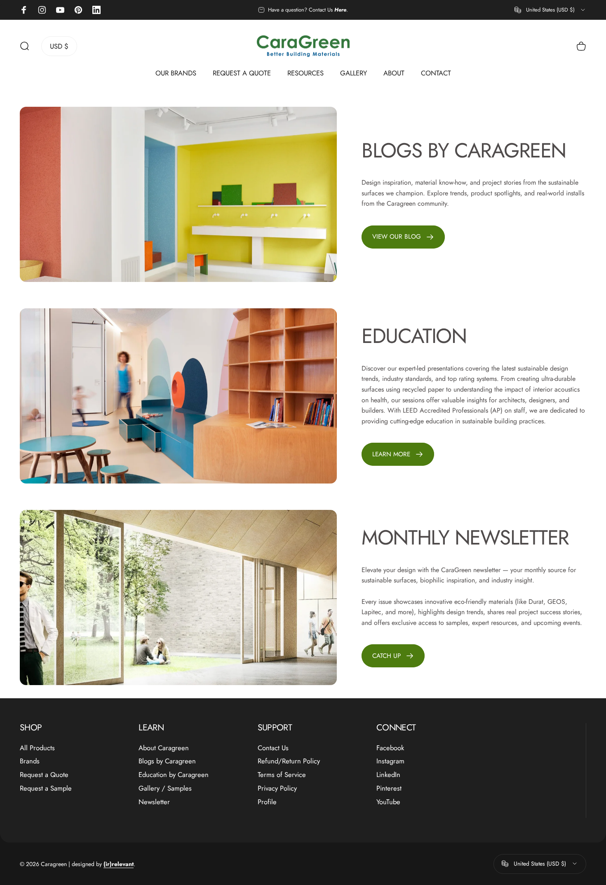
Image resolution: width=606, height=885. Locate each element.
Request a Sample (46, 788)
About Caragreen (164, 748)
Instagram (390, 761)
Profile (267, 802)
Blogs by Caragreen (167, 761)
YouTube (388, 802)
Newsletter (154, 802)
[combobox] (550, 10)
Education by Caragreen (174, 774)
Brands (30, 761)
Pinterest (389, 788)
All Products (37, 748)
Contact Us (273, 748)
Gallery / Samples (165, 788)
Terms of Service (282, 774)
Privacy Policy (277, 788)
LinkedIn (388, 774)
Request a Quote (44, 774)
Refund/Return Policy (289, 761)
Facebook (390, 748)
